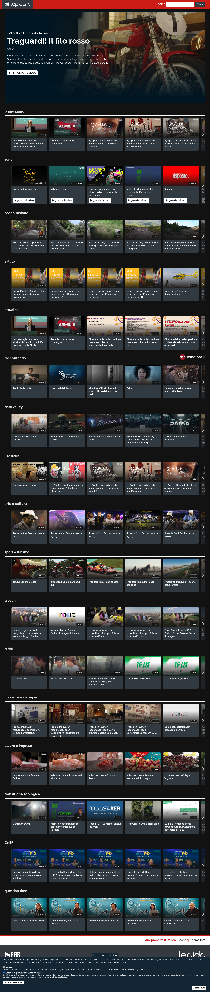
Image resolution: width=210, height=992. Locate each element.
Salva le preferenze (13, 982)
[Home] (18, 4)
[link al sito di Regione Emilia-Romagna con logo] (14, 956)
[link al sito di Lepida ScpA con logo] (192, 955)
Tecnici (8, 967)
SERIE (161, 4)
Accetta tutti (199, 988)
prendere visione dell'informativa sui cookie (88, 962)
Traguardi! (15, 33)
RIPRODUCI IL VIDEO (23, 72)
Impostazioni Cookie (105, 955)
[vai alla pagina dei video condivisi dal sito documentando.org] (192, 357)
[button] (203, 134)
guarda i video (25, 200)
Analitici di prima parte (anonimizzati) (23, 973)
